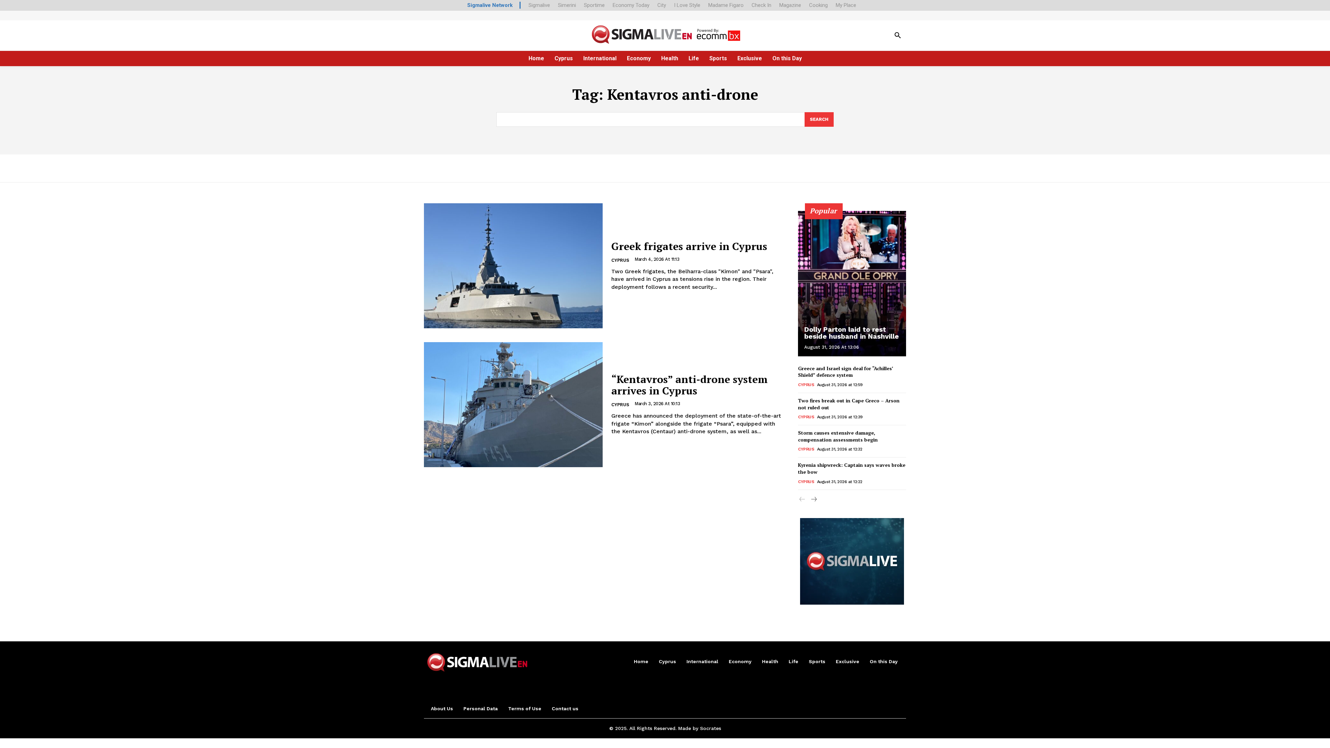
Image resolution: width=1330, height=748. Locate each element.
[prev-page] (802, 499)
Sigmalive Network (490, 5)
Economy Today (631, 5)
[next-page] (813, 499)
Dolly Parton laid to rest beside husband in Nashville (851, 332)
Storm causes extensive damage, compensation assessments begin (838, 436)
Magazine (790, 5)
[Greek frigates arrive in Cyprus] (513, 265)
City (661, 5)
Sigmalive (539, 5)
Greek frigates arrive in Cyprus (689, 246)
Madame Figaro (726, 5)
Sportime (594, 5)
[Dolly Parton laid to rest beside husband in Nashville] (852, 283)
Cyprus (620, 260)
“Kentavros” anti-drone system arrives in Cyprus (689, 385)
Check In (761, 5)
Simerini (567, 5)
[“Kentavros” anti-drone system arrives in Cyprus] (513, 404)
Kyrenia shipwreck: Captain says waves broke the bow (851, 468)
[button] (897, 35)
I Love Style (687, 5)
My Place (846, 5)
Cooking (818, 5)
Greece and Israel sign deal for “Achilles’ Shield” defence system (845, 372)
